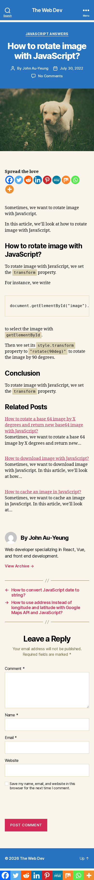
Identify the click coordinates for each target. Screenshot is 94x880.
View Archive (19, 566)
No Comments (50, 76)
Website (12, 760)
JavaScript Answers (47, 34)
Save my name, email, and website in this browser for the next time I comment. (42, 786)
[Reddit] (28, 180)
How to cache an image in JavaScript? (43, 492)
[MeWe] (56, 180)
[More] (9, 189)
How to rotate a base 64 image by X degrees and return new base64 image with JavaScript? (44, 425)
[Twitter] (19, 180)
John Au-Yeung (35, 68)
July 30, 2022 (71, 68)
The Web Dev (47, 10)
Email (11, 738)
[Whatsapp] (75, 180)
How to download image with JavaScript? (47, 458)
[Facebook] (9, 180)
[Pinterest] (47, 180)
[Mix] (66, 180)
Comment (15, 669)
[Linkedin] (38, 180)
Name (11, 715)
